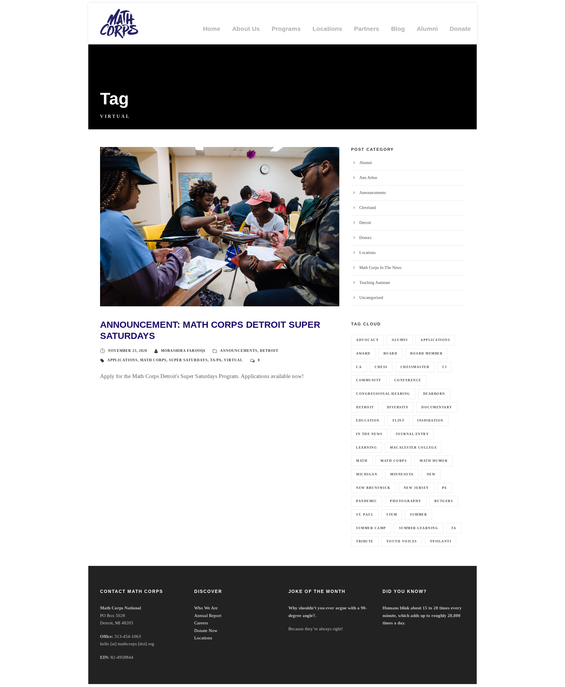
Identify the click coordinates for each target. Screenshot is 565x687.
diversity (398, 407)
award (363, 353)
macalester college (413, 447)
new (431, 474)
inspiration (430, 420)
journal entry (412, 434)
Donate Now (205, 630)
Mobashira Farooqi (183, 351)
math (362, 460)
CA (359, 367)
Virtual (233, 360)
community (368, 380)
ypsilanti (440, 541)
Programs (286, 28)
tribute (364, 541)
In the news (369, 434)
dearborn (434, 393)
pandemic (366, 501)
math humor (434, 460)
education (368, 420)
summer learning (418, 528)
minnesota (402, 474)
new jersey (416, 487)
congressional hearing (383, 393)
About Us (246, 28)
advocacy (367, 340)
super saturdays (188, 360)
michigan (366, 474)
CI (444, 367)
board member (426, 353)
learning (366, 447)
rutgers (443, 501)
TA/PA (216, 360)
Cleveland (367, 207)
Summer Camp (371, 528)
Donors (365, 237)
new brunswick (373, 487)
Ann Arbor (368, 177)
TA (453, 528)
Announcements (238, 351)
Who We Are (206, 608)
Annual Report (207, 615)
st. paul (364, 514)
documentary (436, 407)
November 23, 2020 (127, 351)
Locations (327, 28)
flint (399, 420)
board (390, 353)
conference (407, 380)
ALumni (400, 340)
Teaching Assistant (374, 282)
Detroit (269, 351)
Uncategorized (371, 297)
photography (405, 501)
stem (391, 514)
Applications (122, 360)
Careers (201, 623)
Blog (398, 28)
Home (211, 28)
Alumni (427, 28)
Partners (366, 28)
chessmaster (415, 367)
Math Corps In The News (380, 267)
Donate (460, 28)
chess (381, 367)
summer (418, 514)
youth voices (401, 541)
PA (444, 487)
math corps (153, 360)
